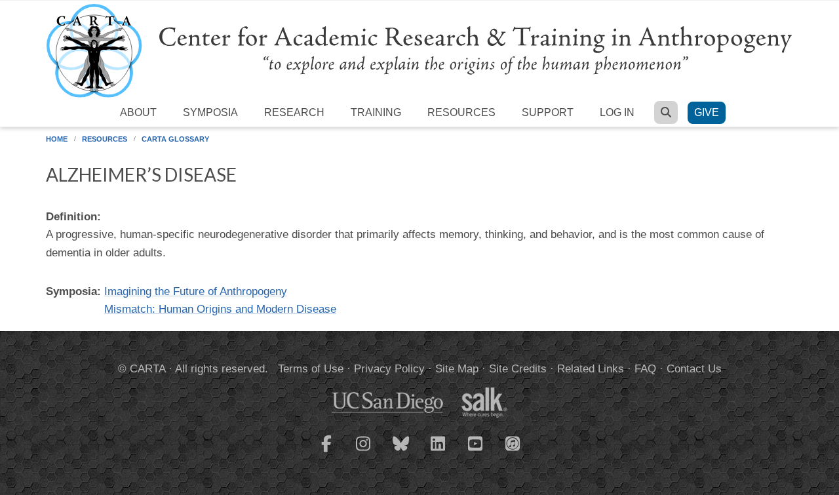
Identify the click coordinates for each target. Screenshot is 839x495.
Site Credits (518, 369)
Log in (617, 112)
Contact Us (694, 369)
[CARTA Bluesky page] (401, 451)
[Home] (419, 50)
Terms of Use (310, 369)
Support (548, 112)
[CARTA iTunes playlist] (513, 442)
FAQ (645, 369)
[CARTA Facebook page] (326, 451)
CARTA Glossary (175, 139)
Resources (461, 112)
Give (706, 112)
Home (57, 139)
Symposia (210, 112)
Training (376, 112)
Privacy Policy (389, 369)
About (138, 112)
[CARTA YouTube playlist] (475, 451)
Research (294, 112)
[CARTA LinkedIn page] (438, 451)
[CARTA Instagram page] (363, 451)
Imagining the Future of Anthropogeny (195, 291)
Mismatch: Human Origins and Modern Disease (220, 309)
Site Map (456, 369)
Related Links (590, 369)
